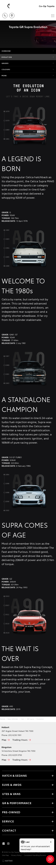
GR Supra (30, 719)
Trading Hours (19, 739)
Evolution (7, 57)
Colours (6, 69)
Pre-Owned (11, 812)
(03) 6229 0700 (15, 755)
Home (2, 719)
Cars (22, 719)
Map (4, 739)
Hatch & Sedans (14, 775)
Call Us (4, 14)
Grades (5, 63)
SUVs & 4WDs (12, 785)
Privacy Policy (16, 855)
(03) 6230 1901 (14, 735)
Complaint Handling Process (35, 855)
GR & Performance (17, 803)
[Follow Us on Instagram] (8, 843)
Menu (52, 14)
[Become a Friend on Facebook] (3, 843)
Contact (9, 830)
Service (8, 821)
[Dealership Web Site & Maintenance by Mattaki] (7, 860)
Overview (6, 51)
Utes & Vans (11, 794)
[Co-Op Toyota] (6, 6)
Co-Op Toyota (46, 6)
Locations (11, 14)
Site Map (5, 855)
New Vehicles (12, 719)
